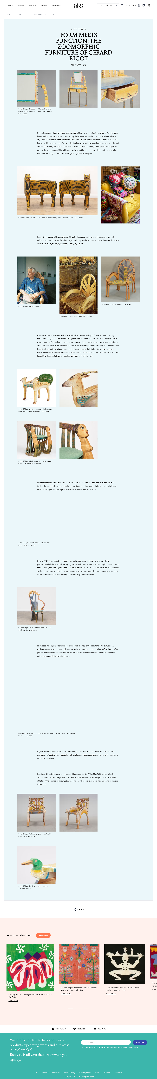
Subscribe (140, 1042)
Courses (20, 5)
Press (97, 1072)
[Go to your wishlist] (143, 5)
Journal (45, 5)
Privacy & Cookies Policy (129, 1047)
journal (18, 15)
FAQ (36, 1072)
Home (9, 15)
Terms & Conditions (110, 1047)
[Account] (139, 5)
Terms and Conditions (51, 1072)
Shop (10, 5)
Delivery (106, 1072)
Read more (43, 935)
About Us (56, 5)
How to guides (85, 1072)
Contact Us (118, 1072)
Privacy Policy (69, 1072)
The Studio (32, 5)
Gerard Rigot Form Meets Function (40, 15)
